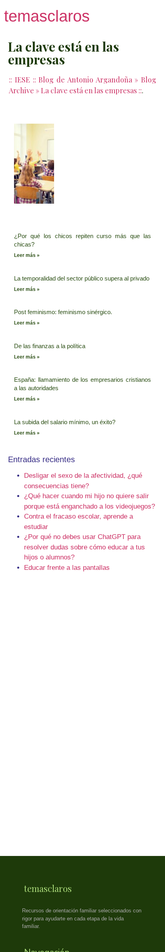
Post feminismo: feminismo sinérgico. (63, 312)
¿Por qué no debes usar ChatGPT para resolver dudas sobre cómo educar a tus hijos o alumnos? (84, 547)
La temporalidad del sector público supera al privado (81, 278)
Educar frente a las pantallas (67, 567)
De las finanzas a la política (49, 346)
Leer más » (27, 255)
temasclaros (47, 16)
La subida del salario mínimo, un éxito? (64, 422)
